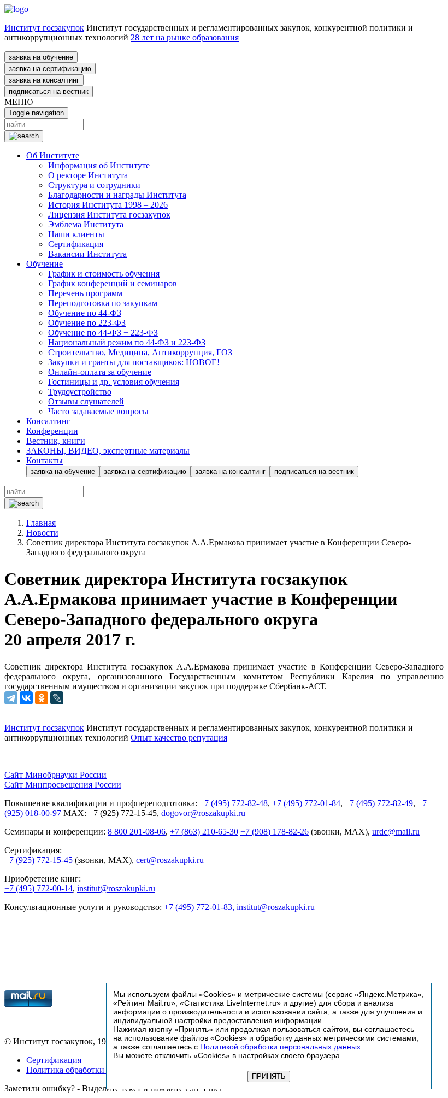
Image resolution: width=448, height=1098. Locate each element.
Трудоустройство (79, 391)
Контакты (44, 460)
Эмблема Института (85, 224)
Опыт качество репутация (179, 737)
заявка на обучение (41, 57)
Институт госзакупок (44, 27)
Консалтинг (48, 421)
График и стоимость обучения (104, 273)
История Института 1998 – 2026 (108, 204)
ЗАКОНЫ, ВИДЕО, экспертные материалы (108, 450)
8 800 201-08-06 (137, 831)
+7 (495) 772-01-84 (306, 803)
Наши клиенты (76, 234)
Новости (42, 532)
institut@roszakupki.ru (116, 888)
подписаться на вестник (49, 91)
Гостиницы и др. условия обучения (113, 381)
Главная (41, 522)
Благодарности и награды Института (117, 194)
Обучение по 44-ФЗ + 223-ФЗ (103, 332)
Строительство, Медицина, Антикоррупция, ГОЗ (140, 352)
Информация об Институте (99, 165)
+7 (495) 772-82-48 (233, 803)
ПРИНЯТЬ (269, 1076)
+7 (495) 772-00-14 (38, 888)
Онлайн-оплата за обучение (99, 372)
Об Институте (52, 155)
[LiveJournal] (56, 697)
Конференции (52, 431)
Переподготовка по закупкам (102, 303)
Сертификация (75, 244)
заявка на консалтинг (44, 80)
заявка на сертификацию (50, 68)
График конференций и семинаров (112, 283)
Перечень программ (85, 293)
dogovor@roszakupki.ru (203, 813)
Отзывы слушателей (86, 401)
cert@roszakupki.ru (170, 860)
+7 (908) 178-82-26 (274, 831)
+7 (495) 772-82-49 (379, 803)
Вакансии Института (87, 254)
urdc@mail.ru (396, 831)
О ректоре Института (88, 175)
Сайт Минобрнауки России (55, 774)
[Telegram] (10, 697)
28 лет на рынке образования (185, 37)
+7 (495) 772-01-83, (199, 907)
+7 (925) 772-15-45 (38, 860)
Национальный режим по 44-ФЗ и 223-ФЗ (126, 342)
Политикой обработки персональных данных (280, 1046)
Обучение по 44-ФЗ (84, 313)
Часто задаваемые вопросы (98, 411)
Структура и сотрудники (94, 185)
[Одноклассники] (41, 697)
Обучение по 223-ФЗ (87, 322)
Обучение (44, 263)
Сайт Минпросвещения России (62, 784)
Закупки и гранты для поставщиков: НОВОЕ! (134, 362)
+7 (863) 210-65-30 (204, 831)
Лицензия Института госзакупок (109, 214)
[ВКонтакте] (26, 697)
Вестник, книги (55, 440)
